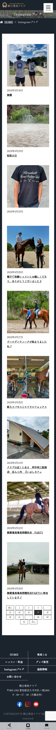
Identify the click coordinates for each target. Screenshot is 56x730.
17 (19, 616)
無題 (9, 95)
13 (29, 612)
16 (10, 616)
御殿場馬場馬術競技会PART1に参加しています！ (27, 595)
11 (10, 612)
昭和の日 (12, 155)
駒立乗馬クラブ (28, 686)
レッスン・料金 (14, 662)
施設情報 (42, 669)
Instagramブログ (14, 669)
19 (38, 616)
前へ (10, 607)
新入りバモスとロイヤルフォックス (27, 407)
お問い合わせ (14, 676)
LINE (28, 728)
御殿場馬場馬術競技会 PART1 (25, 532)
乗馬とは (42, 654)
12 (19, 612)
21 (24, 621)
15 (48, 612)
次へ (33, 621)
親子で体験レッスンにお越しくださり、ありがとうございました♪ (27, 279)
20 (48, 616)
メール (46, 728)
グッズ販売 (42, 662)
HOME (8, 22)
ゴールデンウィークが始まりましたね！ (27, 344)
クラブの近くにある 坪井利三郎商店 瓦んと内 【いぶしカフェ (27, 469)
